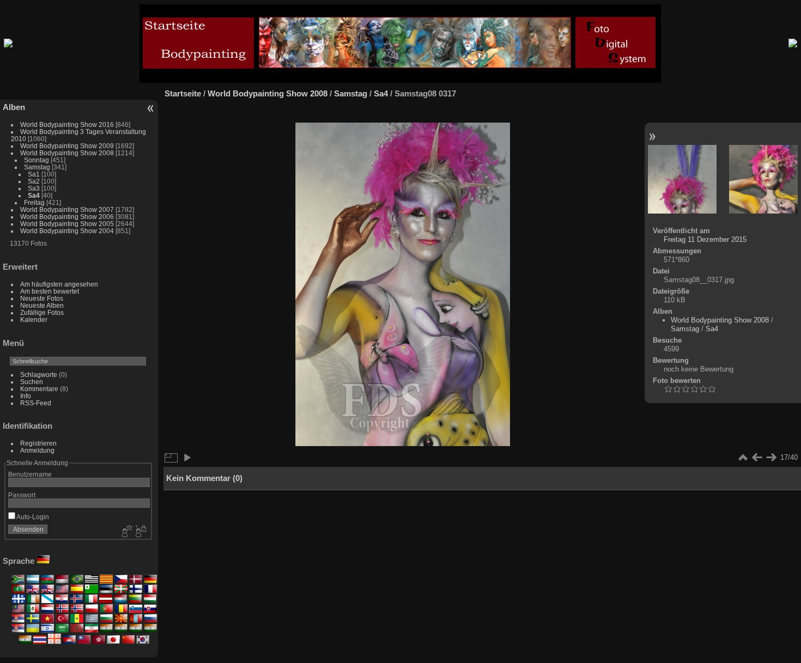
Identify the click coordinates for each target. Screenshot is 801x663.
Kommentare (39, 388)
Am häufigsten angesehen (59, 284)
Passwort (21, 494)
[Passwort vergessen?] (140, 532)
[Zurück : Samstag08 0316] (682, 180)
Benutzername (30, 474)
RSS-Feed (35, 402)
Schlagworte (38, 374)
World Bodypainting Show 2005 (67, 223)
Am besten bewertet (49, 291)
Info (25, 395)
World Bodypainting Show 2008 (67, 152)
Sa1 (34, 174)
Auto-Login (32, 516)
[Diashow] (187, 458)
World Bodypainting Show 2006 (67, 216)
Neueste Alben (42, 305)
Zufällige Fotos (42, 312)
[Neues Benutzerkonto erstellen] (126, 532)
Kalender (33, 319)
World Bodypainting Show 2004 (67, 230)
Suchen (31, 381)
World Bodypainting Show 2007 (67, 209)
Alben (14, 107)
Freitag (34, 202)
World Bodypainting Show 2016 (68, 124)
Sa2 (34, 181)
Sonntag (36, 159)
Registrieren (38, 443)
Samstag (37, 167)
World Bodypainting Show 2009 (68, 145)
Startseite (183, 93)
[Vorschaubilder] (743, 458)
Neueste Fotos (41, 298)
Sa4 (34, 195)
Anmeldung (37, 450)
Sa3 (34, 188)
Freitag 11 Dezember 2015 (705, 239)
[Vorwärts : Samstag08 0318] (763, 180)
